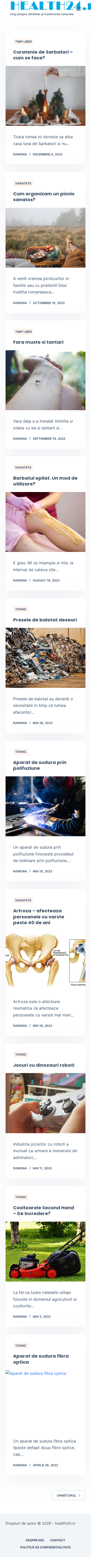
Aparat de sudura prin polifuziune (39, 765)
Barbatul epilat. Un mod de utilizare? (45, 481)
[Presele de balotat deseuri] (46, 658)
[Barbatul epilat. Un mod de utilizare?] (46, 522)
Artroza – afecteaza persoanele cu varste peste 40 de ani (38, 917)
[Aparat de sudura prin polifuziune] (46, 806)
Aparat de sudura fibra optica (41, 1359)
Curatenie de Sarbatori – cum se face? (43, 55)
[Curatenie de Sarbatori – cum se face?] (46, 96)
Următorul (66, 1495)
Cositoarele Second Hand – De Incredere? (43, 1210)
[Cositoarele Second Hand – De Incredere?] (46, 1252)
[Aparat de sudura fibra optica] (46, 1400)
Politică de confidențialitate (45, 1547)
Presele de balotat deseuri (45, 620)
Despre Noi (35, 1540)
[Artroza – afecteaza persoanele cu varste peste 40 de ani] (46, 961)
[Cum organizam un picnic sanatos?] (46, 238)
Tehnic (21, 609)
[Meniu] (78, 9)
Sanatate (23, 183)
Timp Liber (23, 41)
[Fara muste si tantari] (46, 380)
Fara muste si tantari (38, 342)
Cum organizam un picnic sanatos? (44, 197)
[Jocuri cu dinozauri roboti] (46, 1103)
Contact (57, 1540)
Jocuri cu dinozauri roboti (43, 1065)
